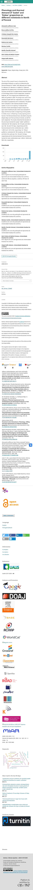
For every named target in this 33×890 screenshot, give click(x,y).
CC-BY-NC (21, 321)
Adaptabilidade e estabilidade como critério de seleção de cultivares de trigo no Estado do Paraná (16, 805)
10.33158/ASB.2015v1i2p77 (9, 482)
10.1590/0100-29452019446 (9, 427)
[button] (5, 535)
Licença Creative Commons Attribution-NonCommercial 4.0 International (15, 871)
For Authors (5, 552)
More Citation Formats (8, 280)
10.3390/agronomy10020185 (9, 439)
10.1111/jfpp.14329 (7, 471)
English (4, 525)
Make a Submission (8, 515)
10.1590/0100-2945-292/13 (9, 381)
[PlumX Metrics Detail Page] (5, 490)
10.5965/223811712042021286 (10, 455)
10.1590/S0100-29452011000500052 (11, 394)
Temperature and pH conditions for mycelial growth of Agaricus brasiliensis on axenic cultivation (16, 779)
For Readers (5, 549)
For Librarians (5, 554)
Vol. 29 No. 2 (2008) (17, 5)
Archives (9, 5)
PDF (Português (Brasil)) (10, 256)
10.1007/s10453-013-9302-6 (9, 405)
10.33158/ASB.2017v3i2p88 (9, 417)
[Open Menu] (1, 1)
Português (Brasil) (7, 527)
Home (3, 5)
